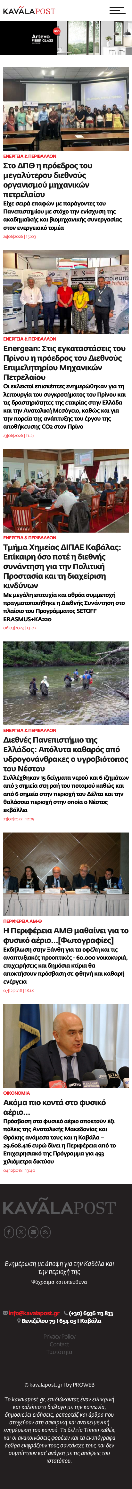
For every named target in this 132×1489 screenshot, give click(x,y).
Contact (59, 1345)
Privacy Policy (59, 1337)
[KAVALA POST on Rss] (45, 1232)
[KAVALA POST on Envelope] (33, 1232)
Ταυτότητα (59, 1352)
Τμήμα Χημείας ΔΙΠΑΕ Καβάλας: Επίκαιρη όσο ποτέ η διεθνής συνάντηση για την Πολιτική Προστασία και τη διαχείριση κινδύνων (62, 567)
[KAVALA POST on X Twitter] (21, 1232)
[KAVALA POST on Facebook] (9, 1232)
